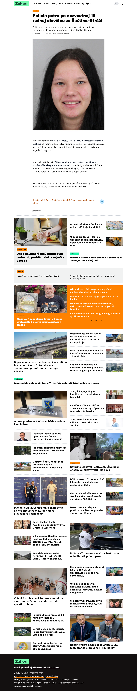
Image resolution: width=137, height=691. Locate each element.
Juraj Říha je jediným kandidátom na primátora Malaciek (85, 394)
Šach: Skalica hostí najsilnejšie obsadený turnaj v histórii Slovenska (49, 525)
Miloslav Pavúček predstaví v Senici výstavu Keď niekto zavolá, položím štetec (39, 321)
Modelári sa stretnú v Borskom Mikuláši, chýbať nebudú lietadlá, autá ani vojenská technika (92, 306)
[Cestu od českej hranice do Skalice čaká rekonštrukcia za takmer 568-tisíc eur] (114, 496)
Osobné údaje (52, 676)
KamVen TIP (21, 316)
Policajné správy (52, 34)
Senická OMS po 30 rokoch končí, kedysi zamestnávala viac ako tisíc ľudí (49, 632)
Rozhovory (79, 3)
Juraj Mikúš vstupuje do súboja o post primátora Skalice (84, 422)
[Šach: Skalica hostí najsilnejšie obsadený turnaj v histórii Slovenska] (22, 524)
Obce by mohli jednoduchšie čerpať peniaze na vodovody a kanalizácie (86, 353)
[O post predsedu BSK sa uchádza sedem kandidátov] (40, 404)
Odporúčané (22, 249)
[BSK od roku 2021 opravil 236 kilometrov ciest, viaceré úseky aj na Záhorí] (114, 482)
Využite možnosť (29, 676)
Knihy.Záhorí (57, 3)
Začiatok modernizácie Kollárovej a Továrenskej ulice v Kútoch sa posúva (47, 556)
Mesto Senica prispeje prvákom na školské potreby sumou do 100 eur (86, 510)
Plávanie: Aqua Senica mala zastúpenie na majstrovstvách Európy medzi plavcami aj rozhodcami (39, 510)
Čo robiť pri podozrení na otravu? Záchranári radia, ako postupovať (47, 646)
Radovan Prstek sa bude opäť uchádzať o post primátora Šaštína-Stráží (47, 436)
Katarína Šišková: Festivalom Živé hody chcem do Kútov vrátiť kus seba (94, 468)
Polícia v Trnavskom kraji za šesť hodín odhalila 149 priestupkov (94, 555)
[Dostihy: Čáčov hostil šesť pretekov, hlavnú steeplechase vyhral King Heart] (22, 466)
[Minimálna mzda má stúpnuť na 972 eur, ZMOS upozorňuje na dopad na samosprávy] (114, 571)
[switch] (116, 3)
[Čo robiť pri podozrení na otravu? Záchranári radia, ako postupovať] (22, 646)
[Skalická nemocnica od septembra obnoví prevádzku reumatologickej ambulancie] (114, 367)
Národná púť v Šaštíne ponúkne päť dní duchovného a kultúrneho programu (91, 290)
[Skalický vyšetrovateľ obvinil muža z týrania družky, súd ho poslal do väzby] (114, 603)
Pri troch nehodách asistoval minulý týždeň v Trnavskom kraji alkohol (49, 450)
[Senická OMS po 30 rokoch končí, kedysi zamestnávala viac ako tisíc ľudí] (22, 631)
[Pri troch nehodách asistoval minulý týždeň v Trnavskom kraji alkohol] (22, 450)
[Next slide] (101, 320)
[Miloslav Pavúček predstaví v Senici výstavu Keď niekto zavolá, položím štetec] (40, 299)
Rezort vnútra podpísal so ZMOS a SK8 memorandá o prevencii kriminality (94, 646)
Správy (37, 3)
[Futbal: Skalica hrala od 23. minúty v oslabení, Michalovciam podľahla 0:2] (22, 617)
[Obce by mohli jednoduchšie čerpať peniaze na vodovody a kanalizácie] (114, 353)
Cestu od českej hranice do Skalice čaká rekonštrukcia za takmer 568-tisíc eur (86, 496)
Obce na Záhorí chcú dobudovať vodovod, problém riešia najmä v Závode (40, 257)
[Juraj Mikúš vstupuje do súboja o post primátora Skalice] (114, 422)
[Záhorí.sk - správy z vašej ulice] (21, 3)
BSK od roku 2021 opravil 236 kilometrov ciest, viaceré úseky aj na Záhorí (87, 482)
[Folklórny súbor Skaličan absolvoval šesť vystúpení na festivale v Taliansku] (114, 408)
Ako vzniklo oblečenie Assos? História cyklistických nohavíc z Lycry (56, 383)
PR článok (74, 253)
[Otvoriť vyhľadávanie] (121, 3)
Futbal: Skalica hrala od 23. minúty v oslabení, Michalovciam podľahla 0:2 (49, 618)
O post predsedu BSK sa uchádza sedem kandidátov (39, 423)
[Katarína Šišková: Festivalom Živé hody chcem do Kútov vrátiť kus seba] (96, 446)
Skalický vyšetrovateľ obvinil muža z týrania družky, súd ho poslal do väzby (86, 603)
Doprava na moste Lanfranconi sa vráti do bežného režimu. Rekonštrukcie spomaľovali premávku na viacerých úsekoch (40, 366)
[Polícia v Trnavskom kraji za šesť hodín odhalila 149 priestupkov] (96, 536)
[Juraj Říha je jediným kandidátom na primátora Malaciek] (114, 394)
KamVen (46, 3)
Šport (88, 3)
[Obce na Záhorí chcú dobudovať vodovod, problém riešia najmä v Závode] (40, 232)
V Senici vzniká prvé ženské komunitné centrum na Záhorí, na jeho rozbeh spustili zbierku (38, 601)
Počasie (68, 3)
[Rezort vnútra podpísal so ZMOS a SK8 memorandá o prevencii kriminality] (96, 628)
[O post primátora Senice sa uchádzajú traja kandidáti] (114, 225)
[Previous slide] (92, 320)
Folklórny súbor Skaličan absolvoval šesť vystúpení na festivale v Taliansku (87, 408)
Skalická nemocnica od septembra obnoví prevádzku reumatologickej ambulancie (87, 367)
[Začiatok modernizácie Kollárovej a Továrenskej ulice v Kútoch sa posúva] (22, 555)
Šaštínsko (37, 211)
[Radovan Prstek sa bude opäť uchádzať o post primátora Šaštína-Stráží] (22, 436)
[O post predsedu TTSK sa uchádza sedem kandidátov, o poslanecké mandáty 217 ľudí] (114, 241)
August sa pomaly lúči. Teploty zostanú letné (38, 276)
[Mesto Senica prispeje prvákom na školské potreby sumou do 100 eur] (114, 510)
